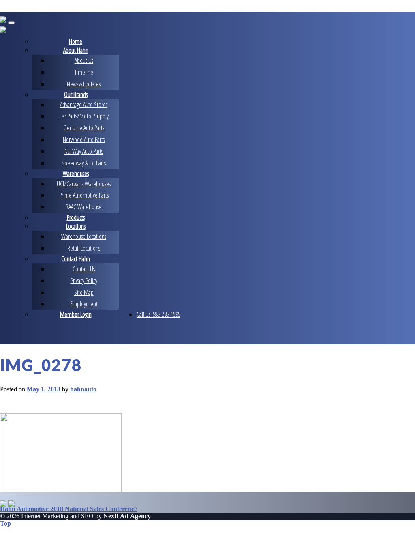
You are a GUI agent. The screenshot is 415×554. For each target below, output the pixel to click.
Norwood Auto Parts (84, 139)
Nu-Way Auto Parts (83, 151)
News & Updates (84, 83)
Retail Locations (83, 248)
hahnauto (83, 389)
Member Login (76, 314)
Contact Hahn (75, 258)
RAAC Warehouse (84, 206)
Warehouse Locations (83, 236)
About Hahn (75, 50)
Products (76, 217)
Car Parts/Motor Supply (84, 116)
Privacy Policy (84, 280)
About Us (84, 60)
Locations (76, 226)
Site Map (84, 292)
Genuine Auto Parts (83, 127)
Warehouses (76, 173)
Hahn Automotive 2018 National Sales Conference (68, 508)
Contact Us (84, 268)
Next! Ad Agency (127, 516)
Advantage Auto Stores (83, 104)
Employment (84, 303)
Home (75, 41)
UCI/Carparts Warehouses (84, 183)
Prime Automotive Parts (84, 195)
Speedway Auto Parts (84, 163)
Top (5, 523)
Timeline (84, 72)
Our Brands (76, 94)
